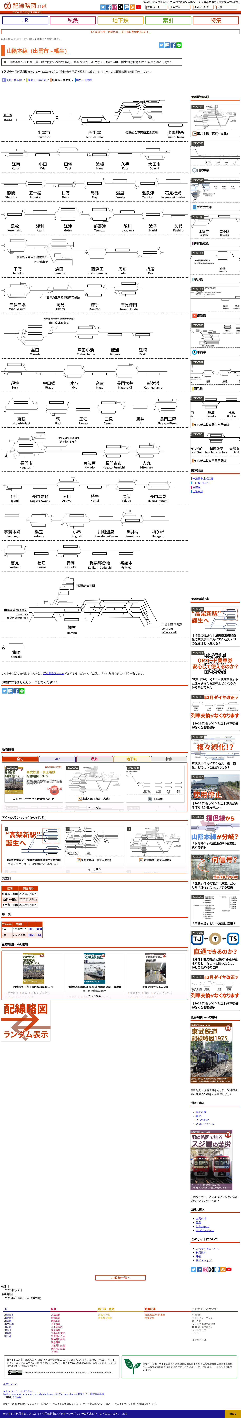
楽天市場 (201, 1112)
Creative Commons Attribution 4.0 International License (82, 1372)
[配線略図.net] (25, 6)
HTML (31, 929)
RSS (132, 7)
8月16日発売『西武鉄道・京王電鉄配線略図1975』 (120, 31)
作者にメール (199, 1340)
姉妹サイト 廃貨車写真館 (91, 1394)
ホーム (14, 1391)
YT (138, 7)
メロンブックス (205, 1123)
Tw (103, 7)
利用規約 (13, 1365)
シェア (173, 45)
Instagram (27, 1394)
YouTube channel (68, 1394)
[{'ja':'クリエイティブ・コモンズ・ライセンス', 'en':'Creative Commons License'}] (15, 1374)
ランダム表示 (25, 1391)
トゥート (167, 45)
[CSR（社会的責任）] (132, 1374)
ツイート (161, 45)
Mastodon (48, 1394)
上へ (7, 1391)
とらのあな (202, 1119)
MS (126, 7)
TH (120, 7)
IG (114, 7)
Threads (37, 1394)
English (18, 1397)
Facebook (16, 1394)
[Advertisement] (212, 67)
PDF (39, 929)
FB (108, 7)
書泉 (198, 1115)
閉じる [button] (233, 1413)
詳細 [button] (124, 1413)
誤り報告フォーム (53, 673)
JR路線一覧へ (120, 1277)
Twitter (6, 1394)
